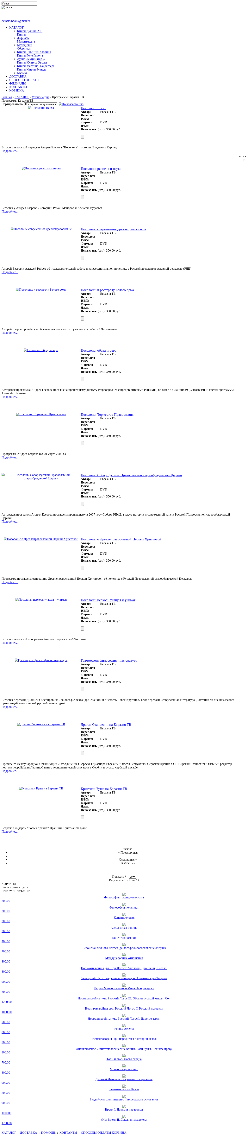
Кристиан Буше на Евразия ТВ (104, 789)
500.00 (6, 991)
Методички (24, 45)
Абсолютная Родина (124, 927)
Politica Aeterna (124, 1028)
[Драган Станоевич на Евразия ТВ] (41, 724)
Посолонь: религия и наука (101, 169)
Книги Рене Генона (30, 55)
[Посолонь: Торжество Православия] (41, 414)
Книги (21, 34)
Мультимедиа (26, 41)
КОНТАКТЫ (18, 87)
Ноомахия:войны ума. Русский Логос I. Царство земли (124, 1018)
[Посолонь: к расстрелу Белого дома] (41, 289)
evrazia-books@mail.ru (16, 21)
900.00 (6, 981)
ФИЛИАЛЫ (17, 83)
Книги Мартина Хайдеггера (35, 66)
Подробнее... (10, 150)
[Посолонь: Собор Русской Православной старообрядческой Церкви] (41, 478)
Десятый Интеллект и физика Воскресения (124, 1079)
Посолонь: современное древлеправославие (113, 229)
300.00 (6, 901)
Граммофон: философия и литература (109, 660)
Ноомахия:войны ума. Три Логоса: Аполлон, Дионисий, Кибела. (124, 968)
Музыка (22, 73)
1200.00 (7, 1002)
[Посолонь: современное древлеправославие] (41, 229)
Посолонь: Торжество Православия (107, 414)
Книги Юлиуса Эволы (32, 62)
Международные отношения (124, 958)
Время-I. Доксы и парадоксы (124, 1109)
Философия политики (124, 907)
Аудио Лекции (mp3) (31, 59)
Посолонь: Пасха (93, 108)
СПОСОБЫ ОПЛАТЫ (24, 80)
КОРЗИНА (16, 90)
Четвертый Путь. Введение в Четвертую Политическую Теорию (124, 978)
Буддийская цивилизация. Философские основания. (124, 1099)
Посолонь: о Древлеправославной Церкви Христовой (121, 539)
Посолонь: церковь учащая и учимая (108, 600)
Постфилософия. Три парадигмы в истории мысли (124, 1038)
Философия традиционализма (124, 897)
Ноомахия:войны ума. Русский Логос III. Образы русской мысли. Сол (124, 998)
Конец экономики (124, 937)
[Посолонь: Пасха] (41, 107)
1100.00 (6, 1113)
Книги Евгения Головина (34, 52)
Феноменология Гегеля (124, 1089)
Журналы (23, 38)
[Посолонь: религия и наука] (41, 168)
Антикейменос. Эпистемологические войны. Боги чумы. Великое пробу (124, 1049)
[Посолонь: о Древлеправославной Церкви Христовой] (41, 539)
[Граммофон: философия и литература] (41, 660)
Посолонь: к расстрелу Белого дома (107, 290)
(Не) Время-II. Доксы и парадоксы (124, 1119)
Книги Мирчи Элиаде (31, 69)
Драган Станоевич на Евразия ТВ (106, 725)
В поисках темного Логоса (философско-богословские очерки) (124, 948)
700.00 (6, 951)
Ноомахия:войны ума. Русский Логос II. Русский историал (124, 1008)
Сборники (24, 48)
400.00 (6, 941)
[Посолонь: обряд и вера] (41, 350)
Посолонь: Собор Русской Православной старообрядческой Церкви (131, 475)
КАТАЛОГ (16, 27)
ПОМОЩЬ (48, 1132)
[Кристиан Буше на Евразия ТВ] (41, 788)
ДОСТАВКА (18, 76)
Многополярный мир (124, 1069)
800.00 (6, 961)
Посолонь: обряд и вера (98, 350)
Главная (7, 97)
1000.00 (7, 1012)
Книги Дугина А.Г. (29, 31)
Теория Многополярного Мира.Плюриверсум (124, 988)
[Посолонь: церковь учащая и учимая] (41, 599)
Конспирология (124, 917)
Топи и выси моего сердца (124, 1059)
